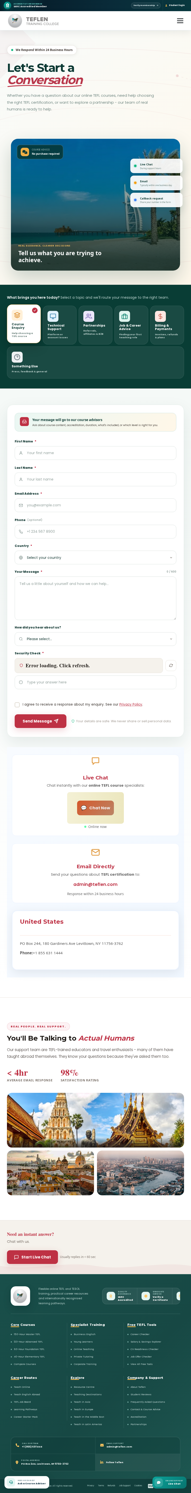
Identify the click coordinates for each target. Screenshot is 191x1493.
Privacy (90, 1485)
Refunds (111, 1485)
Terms (101, 1485)
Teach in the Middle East (89, 1416)
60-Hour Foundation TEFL (29, 1349)
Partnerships (139, 1424)
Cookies (138, 1485)
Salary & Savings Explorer (146, 1341)
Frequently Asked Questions (148, 1401)
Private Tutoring (83, 1356)
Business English (85, 1334)
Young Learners (83, 1341)
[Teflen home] (20, 1296)
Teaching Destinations (88, 1394)
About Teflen (138, 1387)
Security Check (29, 653)
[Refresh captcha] (170, 665)
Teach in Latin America (88, 1424)
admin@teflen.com (95, 884)
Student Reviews (141, 1394)
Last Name (25, 468)
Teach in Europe (83, 1409)
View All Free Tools (142, 1364)
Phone (28, 520)
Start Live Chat (36, 1257)
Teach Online (22, 1387)
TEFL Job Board (22, 1401)
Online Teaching (84, 1349)
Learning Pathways (25, 1409)
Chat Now (95, 808)
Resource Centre (84, 1387)
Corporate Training (85, 1364)
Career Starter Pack (26, 1416)
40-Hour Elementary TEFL (29, 1356)
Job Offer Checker (141, 1356)
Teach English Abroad (27, 1394)
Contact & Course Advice (145, 1409)
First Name (25, 441)
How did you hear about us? (38, 627)
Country (23, 546)
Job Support (125, 1485)
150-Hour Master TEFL (27, 1334)
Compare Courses (25, 1364)
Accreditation (138, 1416)
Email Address (28, 493)
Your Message (95, 572)
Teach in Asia (82, 1401)
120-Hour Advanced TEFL (28, 1341)
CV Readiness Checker (144, 1349)
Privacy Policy (130, 704)
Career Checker (140, 1334)
